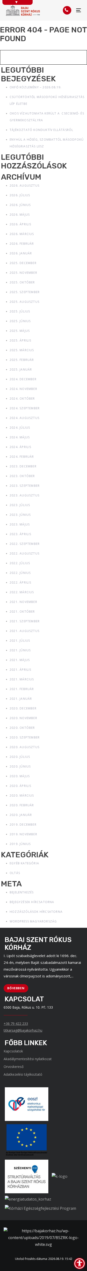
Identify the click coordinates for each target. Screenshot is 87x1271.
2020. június (20, 766)
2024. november (23, 389)
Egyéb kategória (24, 863)
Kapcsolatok (13, 1051)
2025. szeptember (25, 292)
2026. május (20, 215)
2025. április (20, 340)
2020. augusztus (24, 747)
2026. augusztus (24, 185)
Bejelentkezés (22, 892)
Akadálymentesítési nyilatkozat (28, 1059)
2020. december (23, 708)
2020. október (22, 728)
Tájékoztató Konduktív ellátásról (41, 130)
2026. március (22, 234)
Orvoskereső (13, 1066)
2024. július (20, 428)
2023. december (23, 466)
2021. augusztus (24, 631)
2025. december (23, 263)
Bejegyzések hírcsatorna (32, 902)
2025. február (22, 360)
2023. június (20, 515)
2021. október (22, 611)
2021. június (20, 650)
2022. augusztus (24, 553)
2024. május (20, 437)
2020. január (21, 815)
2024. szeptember (25, 408)
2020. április (20, 786)
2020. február (22, 805)
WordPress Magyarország (33, 921)
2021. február (22, 689)
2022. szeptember (25, 544)
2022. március (22, 592)
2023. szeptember (25, 486)
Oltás (15, 873)
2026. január (21, 253)
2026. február (22, 244)
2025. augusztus (24, 302)
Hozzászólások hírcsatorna (36, 912)
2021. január (21, 699)
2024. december (23, 379)
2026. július (20, 195)
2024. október (22, 398)
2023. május (20, 524)
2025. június (20, 321)
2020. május (20, 776)
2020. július (20, 757)
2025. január (21, 369)
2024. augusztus (24, 418)
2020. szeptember (25, 737)
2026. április (20, 224)
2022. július (20, 563)
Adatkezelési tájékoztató (23, 1074)
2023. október (22, 476)
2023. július (20, 505)
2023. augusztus (24, 495)
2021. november (23, 602)
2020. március (22, 795)
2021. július (20, 641)
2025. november (23, 273)
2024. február (22, 457)
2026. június (20, 205)
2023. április (20, 534)
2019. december (23, 824)
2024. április (20, 447)
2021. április (20, 670)
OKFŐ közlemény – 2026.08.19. (36, 87)
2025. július (20, 311)
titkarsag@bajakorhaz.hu (23, 1030)
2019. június (20, 844)
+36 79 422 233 (16, 1023)
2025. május (20, 331)
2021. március (22, 679)
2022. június (20, 573)
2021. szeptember (25, 621)
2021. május (20, 660)
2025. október (22, 282)
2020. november (23, 718)
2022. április (20, 582)
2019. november (23, 834)
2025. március (22, 350)
